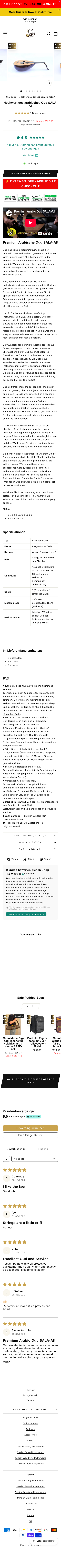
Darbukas (30, 1429)
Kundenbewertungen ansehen (26, 914)
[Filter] (6, 1159)
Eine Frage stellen (30, 1135)
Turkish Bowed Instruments (30, 1452)
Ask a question (30, 842)
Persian (31, 1475)
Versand (30, 1400)
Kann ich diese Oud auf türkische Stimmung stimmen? (28, 688)
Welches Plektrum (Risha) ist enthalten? (27, 728)
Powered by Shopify (30, 1545)
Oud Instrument (30, 1423)
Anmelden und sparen (29, 1409)
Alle (30, 1006)
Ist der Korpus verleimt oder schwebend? (27, 717)
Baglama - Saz (30, 1417)
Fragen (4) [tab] (44, 1149)
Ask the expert (30, 849)
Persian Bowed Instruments (30, 1486)
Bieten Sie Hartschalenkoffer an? (23, 766)
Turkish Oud (30, 1503)
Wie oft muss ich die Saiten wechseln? (26, 749)
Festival (30, 1509)
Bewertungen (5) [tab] (17, 1149)
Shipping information (30, 836)
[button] (22, 113)
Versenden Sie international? (20, 780)
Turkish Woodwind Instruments (30, 1458)
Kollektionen (24, 97)
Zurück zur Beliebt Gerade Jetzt (32, 1081)
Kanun (30, 1515)
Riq (30, 1521)
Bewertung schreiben (30, 1128)
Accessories (30, 1435)
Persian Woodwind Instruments (30, 1492)
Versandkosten (33, 125)
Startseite (11, 97)
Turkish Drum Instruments (30, 1464)
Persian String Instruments (30, 1480)
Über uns (30, 1390)
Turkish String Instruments (30, 1446)
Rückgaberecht (30, 1395)
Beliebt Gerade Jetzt (43, 97)
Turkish (30, 1440)
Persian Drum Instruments (30, 1498)
